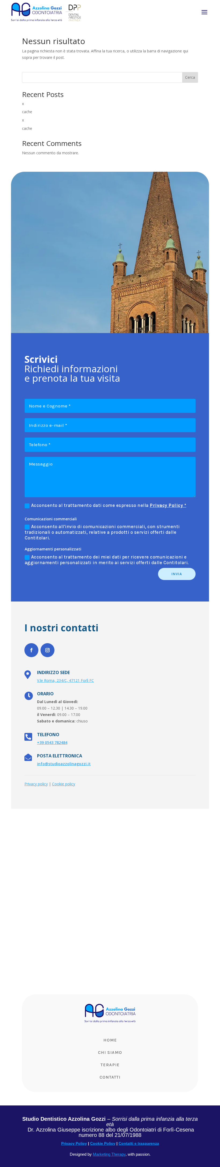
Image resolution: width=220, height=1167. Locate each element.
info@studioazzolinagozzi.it (64, 763)
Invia (176, 574)
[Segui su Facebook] (31, 650)
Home (110, 1040)
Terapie (110, 1064)
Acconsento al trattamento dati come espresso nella (108, 505)
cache (27, 111)
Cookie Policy (102, 1143)
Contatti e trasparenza (139, 1143)
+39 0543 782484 (52, 742)
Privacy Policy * (168, 505)
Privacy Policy (74, 1143)
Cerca (190, 77)
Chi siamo (110, 1052)
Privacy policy (36, 783)
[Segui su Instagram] (47, 650)
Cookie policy (63, 783)
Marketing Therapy (109, 1154)
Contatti (110, 1077)
